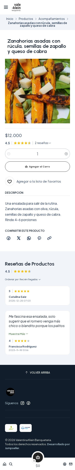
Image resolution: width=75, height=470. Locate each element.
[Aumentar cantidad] (66, 154)
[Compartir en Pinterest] (39, 238)
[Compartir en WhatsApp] (28, 238)
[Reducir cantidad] (8, 154)
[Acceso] (64, 463)
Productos (26, 18)
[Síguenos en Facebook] (28, 403)
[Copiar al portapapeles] (49, 238)
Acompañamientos (52, 18)
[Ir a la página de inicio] (16, 7)
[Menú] (5, 7)
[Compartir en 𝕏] (18, 238)
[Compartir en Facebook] (8, 238)
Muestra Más (17, 333)
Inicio (9, 18)
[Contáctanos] (70, 463)
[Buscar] (11, 463)
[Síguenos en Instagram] (22, 403)
